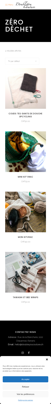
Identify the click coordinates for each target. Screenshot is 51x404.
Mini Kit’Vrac (25, 176)
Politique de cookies (25, 400)
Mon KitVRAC (25, 237)
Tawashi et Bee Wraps (25, 297)
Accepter (25, 379)
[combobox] (22, 61)
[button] (47, 359)
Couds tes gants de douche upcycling (25, 115)
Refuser (25, 387)
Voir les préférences (25, 394)
